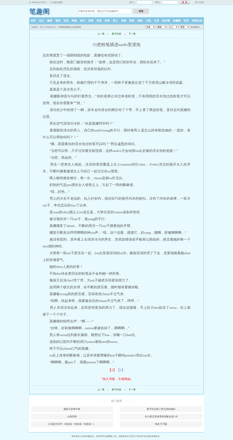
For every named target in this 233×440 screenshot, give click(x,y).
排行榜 (166, 20)
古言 (156, 20)
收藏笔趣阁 (57, 2)
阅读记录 (197, 20)
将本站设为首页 (39, 2)
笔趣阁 (39, 11)
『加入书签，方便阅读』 (116, 379)
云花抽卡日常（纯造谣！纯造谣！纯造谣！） (72, 424)
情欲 (140, 20)
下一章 (132, 34)
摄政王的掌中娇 (72, 409)
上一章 (101, 34)
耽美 (131, 20)
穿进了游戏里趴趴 (48, 27)
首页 (33, 20)
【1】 (112, 370)
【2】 (120, 370)
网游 (74, 20)
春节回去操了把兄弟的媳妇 (161, 409)
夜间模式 (195, 27)
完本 (186, 20)
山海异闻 (72, 416)
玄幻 (41, 20)
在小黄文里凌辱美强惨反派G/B (161, 416)
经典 (107, 20)
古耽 (148, 20)
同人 (115, 20)
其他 (99, 20)
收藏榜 (177, 20)
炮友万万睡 (161, 424)
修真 (49, 20)
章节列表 (116, 34)
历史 (66, 20)
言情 (90, 20)
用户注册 (199, 2)
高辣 (123, 20)
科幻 (82, 20)
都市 (58, 20)
